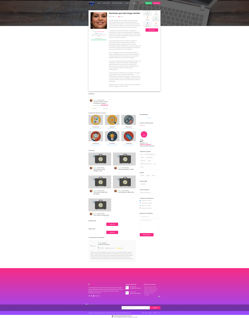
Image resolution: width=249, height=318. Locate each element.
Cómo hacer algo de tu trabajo (126, 169)
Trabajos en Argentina (149, 292)
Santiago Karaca (133, 286)
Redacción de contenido (146, 163)
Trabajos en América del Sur (150, 290)
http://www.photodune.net (112, 144)
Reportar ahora (146, 234)
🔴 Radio (141, 3)
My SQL (149, 160)
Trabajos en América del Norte (150, 288)
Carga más (112, 224)
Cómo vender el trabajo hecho (101, 215)
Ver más (149, 117)
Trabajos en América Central (150, 287)
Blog (146, 312)
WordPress (143, 160)
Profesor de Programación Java (136, 293)
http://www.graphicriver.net (95, 144)
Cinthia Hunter (133, 291)
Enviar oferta (152, 30)
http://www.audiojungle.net (128, 144)
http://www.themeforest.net (95, 128)
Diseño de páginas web (150, 154)
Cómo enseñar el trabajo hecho (126, 192)
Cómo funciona (106, 3)
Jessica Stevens (100, 31)
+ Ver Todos (146, 294)
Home (99, 3)
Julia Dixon (104, 243)
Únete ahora (157, 3)
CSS (154, 163)
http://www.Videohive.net (112, 128)
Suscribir (155, 307)
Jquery (142, 166)
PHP (141, 154)
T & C (159, 312)
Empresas (127, 3)
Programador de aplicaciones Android (136, 288)
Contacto (134, 3)
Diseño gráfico (149, 157)
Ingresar (149, 3)
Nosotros (150, 312)
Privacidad (155, 312)
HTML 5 (142, 157)
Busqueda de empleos (117, 3)
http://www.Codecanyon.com (128, 128)
